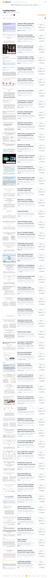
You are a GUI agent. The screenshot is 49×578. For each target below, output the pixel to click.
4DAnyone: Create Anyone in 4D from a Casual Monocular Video (25, 46)
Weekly (7, 14)
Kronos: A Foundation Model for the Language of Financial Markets (26, 233)
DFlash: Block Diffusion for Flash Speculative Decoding (24, 474)
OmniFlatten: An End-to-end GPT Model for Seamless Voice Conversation (25, 321)
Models (30, 575)
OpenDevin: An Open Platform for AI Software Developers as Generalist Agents (25, 123)
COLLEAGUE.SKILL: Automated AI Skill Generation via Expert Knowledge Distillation (25, 101)
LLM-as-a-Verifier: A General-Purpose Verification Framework (25, 79)
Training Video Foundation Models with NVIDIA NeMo (24, 562)
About (19, 575)
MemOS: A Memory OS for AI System (22, 540)
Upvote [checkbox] (42, 24)
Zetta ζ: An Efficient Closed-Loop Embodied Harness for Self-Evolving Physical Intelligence (25, 288)
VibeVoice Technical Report (24, 332)
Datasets (34, 575)
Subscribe (35, 4)
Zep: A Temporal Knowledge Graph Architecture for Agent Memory (26, 441)
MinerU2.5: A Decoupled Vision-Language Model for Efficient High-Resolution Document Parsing (26, 167)
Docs (45, 575)
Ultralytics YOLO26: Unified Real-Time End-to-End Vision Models (25, 485)
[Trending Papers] (14, 15)
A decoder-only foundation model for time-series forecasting (25, 277)
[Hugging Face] (26, 576)
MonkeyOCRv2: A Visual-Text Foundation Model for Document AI (26, 463)
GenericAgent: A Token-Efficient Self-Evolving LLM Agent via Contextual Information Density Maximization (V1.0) (25, 343)
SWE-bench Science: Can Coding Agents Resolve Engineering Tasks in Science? (26, 430)
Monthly (11, 14)
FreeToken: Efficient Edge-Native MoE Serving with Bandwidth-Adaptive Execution (25, 24)
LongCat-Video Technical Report (25, 90)
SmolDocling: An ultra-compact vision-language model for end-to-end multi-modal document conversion (26, 244)
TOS (12, 575)
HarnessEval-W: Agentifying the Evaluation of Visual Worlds (25, 310)
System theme (7, 575)
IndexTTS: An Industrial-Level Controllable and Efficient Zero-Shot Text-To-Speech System (25, 299)
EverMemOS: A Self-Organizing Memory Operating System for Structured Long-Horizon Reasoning (25, 376)
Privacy (15, 575)
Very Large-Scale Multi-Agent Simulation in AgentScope (24, 189)
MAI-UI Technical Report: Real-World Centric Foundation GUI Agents (25, 386)
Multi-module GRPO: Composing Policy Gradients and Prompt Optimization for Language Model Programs (26, 452)
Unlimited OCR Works (22, 211)
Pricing (42, 575)
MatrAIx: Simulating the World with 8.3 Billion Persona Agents (25, 255)
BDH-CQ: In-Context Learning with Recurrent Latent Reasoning (25, 35)
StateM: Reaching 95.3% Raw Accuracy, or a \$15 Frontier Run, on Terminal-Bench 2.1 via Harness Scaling (26, 222)
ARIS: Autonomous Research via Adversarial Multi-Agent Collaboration (24, 353)
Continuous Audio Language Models (22, 408)
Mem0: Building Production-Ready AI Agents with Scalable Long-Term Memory (26, 178)
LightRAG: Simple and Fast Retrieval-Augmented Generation (25, 507)
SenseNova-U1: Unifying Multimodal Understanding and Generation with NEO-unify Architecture (25, 145)
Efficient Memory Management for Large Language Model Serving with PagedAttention (26, 134)
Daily (4, 14)
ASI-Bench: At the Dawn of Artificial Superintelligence (24, 518)
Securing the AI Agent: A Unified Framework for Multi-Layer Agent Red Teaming (25, 57)
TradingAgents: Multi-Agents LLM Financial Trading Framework (26, 68)
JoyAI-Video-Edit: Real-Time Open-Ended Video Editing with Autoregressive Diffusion (25, 529)
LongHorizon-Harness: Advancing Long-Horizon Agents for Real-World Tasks (26, 156)
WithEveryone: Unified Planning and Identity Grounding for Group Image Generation (26, 397)
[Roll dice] (45, 18)
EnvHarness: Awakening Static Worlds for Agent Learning (25, 112)
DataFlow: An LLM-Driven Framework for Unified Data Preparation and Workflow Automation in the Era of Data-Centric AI (25, 364)
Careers (23, 575)
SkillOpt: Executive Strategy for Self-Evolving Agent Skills (24, 496)
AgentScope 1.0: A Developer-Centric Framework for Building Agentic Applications (25, 200)
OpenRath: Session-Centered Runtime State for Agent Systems (26, 551)
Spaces (38, 575)
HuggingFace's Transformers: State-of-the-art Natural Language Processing (26, 419)
